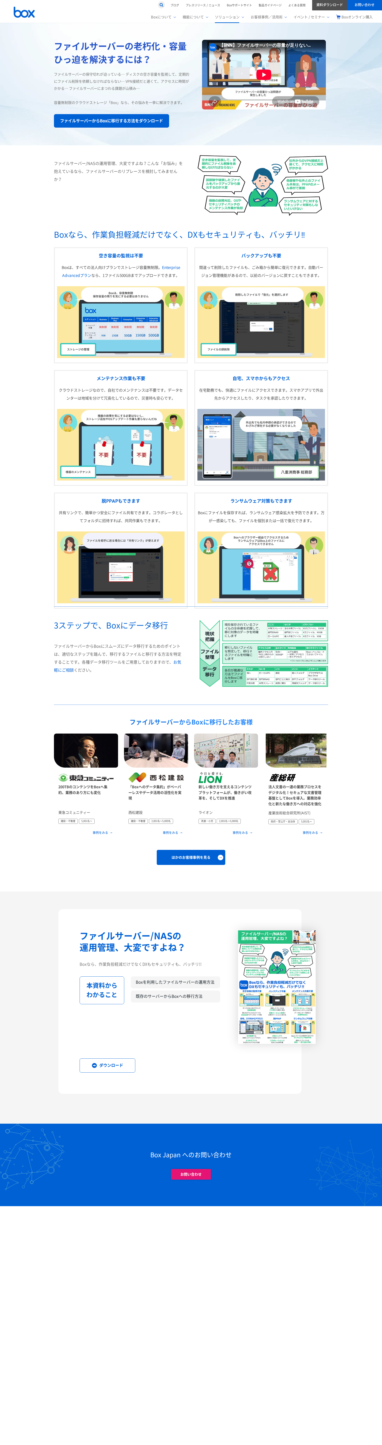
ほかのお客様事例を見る (191, 857)
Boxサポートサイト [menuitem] (239, 5)
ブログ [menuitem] (174, 5)
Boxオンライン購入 (357, 17)
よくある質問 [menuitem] (297, 5)
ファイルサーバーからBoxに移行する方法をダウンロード (111, 121)
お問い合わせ (191, 1174)
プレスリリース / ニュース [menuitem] (203, 5)
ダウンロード (111, 1065)
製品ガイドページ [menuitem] (270, 5)
